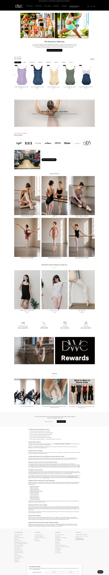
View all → (92, 58)
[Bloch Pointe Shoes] (28, 143)
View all (54, 267)
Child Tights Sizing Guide (18, 552)
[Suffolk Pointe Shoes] (18, 143)
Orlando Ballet (57, 536)
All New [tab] (17, 62)
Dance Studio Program (39, 534)
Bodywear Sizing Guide (18, 549)
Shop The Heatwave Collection (54, 50)
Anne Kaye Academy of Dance (60, 545)
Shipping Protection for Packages (20, 542)
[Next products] (95, 74)
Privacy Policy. (37, 569)
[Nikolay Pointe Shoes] (67, 143)
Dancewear (56, 6)
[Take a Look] (54, 113)
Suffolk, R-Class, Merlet (36, 477)
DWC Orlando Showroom (59, 534)
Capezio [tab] (56, 62)
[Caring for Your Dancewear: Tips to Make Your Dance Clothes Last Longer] (54, 392)
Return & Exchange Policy (18, 545)
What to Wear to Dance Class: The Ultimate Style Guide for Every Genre (81, 407)
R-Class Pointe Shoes (34, 494)
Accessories (64, 6)
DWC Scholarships (58, 549)
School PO (16, 554)
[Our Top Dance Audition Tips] (27, 392)
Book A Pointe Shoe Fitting (49, 159)
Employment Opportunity (18, 557)
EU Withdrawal (16, 561)
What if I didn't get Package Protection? (21, 543)
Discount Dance (37, 540)
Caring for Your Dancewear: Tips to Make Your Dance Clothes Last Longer (54, 407)
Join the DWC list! (58, 552)
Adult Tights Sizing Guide (18, 551)
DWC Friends (57, 551)
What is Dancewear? (17, 555)
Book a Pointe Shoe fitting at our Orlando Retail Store (74, 6)
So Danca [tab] (63, 62)
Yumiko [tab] (25, 62)
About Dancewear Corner (18, 534)
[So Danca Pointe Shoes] (48, 143)
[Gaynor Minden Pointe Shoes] (77, 143)
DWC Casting (57, 548)
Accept (53, 572)
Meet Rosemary (17, 536)
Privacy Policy (16, 560)
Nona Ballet (57, 542)
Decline (70, 572)
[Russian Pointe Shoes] (87, 143)
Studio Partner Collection (39, 536)
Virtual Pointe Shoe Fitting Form (40, 537)
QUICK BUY (27, 308)
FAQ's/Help (16, 539)
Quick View (21, 87)
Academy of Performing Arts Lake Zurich (62, 546)
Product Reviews (17, 548)
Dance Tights (47, 6)
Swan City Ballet (58, 540)
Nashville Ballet (57, 539)
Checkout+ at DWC (17, 540)
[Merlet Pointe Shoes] (57, 143)
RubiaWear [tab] (49, 62)
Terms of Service (17, 558)
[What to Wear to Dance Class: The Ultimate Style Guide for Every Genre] (82, 392)
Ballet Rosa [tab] (32, 62)
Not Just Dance (57, 543)
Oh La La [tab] (71, 62)
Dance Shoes (38, 6)
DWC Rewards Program (18, 546)
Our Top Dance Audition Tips (27, 406)
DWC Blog (36, 539)
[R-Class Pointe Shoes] (38, 143)
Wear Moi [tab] (40, 62)
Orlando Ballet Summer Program (61, 537)
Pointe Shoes (29, 6)
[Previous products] (14, 74)
